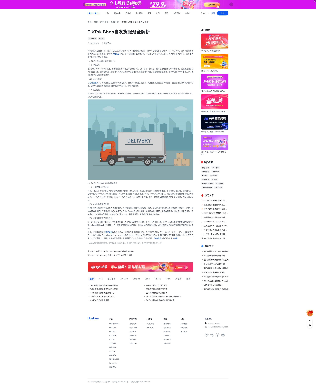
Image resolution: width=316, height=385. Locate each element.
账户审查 (215, 167)
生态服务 (139, 13)
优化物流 (213, 175)
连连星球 (112, 335)
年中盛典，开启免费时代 (210, 50)
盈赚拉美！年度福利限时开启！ (213, 111)
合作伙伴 (167, 335)
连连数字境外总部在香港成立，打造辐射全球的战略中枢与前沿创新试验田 (215, 217)
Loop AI (112, 351)
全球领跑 (112, 343)
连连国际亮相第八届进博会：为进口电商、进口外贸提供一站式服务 (215, 221)
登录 (213, 13)
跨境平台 (104, 21)
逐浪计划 (167, 327)
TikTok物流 (92, 38)
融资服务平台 (114, 359)
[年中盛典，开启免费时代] (140, 267)
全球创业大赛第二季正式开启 (212, 131)
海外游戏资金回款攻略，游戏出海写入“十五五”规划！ (214, 238)
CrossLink (113, 363)
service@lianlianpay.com (218, 326)
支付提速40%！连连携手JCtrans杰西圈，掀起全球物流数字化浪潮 (215, 225)
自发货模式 (93, 82)
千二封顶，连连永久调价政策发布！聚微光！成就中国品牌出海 (215, 230)
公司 (157, 13)
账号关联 (215, 171)
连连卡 (111, 339)
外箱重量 (205, 179)
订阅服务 (205, 171)
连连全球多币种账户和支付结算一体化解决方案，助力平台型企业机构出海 (215, 209)
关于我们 (184, 323)
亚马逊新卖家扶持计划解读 (156, 292)
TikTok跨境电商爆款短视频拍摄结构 (160, 300)
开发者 (128, 13)
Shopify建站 (207, 187)
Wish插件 (218, 187)
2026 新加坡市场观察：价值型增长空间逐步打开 (215, 213)
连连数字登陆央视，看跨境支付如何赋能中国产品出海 (215, 234)
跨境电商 (133, 323)
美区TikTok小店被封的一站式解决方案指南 (115, 251)
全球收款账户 (114, 323)
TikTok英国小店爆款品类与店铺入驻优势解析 (163, 296)
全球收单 (112, 331)
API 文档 (150, 327)
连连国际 (108, 232)
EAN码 (204, 175)
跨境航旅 (133, 335)
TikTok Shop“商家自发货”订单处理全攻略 (114, 255)
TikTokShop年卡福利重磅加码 (213, 91)
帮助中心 (167, 343)
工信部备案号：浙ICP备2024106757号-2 (115, 382)
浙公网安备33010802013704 (141, 382)
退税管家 (112, 347)
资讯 (166, 13)
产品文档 (150, 323)
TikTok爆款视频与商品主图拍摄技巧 (104, 285)
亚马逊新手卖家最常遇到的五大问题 (104, 289)
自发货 (101, 38)
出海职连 (176, 13)
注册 (222, 13)
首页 (93, 13)
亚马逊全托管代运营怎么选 (156, 285)
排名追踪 (219, 183)
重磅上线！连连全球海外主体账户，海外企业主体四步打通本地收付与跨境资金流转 (215, 204)
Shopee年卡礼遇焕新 (209, 71)
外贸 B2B (133, 327)
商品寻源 (112, 355)
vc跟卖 (214, 179)
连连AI (187, 13)
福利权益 (167, 339)
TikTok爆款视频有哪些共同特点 (102, 292)
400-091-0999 (214, 323)
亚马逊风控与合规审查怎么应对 (102, 296)
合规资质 (184, 327)
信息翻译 (205, 167)
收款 (176, 238)
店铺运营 (115, 54)
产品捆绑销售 (207, 183)
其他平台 (115, 21)
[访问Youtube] (223, 335)
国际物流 (133, 339)
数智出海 (167, 323)
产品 (107, 13)
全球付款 (112, 327)
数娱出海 (133, 343)
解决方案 (116, 13)
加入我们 (184, 331)
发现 (149, 13)
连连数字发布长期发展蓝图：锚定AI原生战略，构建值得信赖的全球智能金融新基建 (215, 200)
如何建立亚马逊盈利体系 (99, 300)
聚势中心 (167, 331)
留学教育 (133, 331)
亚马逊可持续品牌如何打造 (156, 289)
